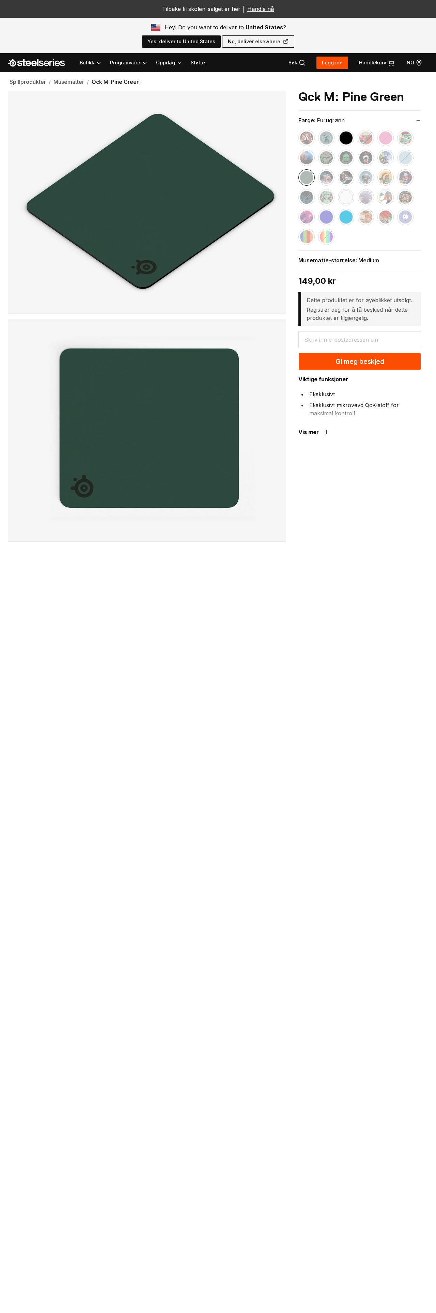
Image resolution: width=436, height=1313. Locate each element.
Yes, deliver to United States (181, 41)
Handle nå (260, 8)
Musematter (68, 81)
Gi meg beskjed (360, 361)
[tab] (297, 62)
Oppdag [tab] (165, 62)
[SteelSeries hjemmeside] (40, 63)
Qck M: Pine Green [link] (116, 81)
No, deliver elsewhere (254, 41)
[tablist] (131, 62)
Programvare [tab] (125, 62)
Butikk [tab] (87, 62)
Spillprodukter (28, 81)
